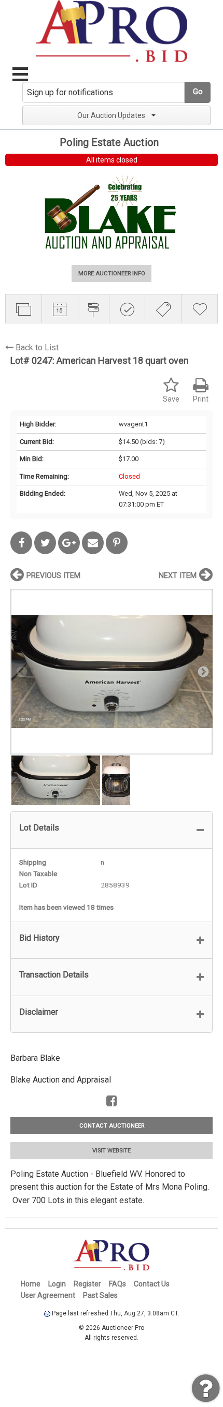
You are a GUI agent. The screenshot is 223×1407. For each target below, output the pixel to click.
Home (30, 1284)
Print (200, 399)
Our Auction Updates (111, 115)
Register (87, 1284)
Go (198, 91)
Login (57, 1284)
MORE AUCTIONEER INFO (111, 273)
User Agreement (48, 1295)
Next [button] (202, 671)
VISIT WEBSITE (111, 1150)
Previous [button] (21, 671)
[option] (111, 671)
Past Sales (100, 1295)
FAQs (117, 1284)
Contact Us (152, 1284)
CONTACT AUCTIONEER (111, 1125)
